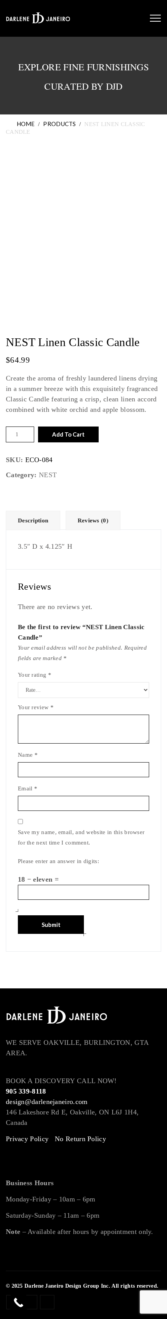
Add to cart (68, 434)
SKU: (14, 460)
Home (24, 123)
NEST (48, 475)
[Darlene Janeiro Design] (38, 18)
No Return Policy (80, 1139)
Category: (21, 475)
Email (27, 788)
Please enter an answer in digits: (58, 861)
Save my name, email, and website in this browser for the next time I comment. (81, 837)
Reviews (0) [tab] (93, 520)
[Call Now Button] (18, 1302)
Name (28, 755)
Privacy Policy (27, 1139)
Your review (36, 707)
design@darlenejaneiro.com (47, 1102)
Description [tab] (33, 520)
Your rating (34, 675)
